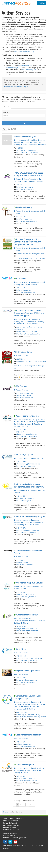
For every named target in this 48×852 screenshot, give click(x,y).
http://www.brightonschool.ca (27, 682)
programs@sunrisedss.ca (25, 778)
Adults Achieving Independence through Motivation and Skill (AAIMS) (29, 485)
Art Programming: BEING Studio (29, 583)
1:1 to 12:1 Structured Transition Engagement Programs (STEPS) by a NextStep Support (29, 313)
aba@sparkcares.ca (23, 395)
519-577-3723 (21, 528)
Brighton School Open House (28, 670)
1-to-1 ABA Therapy (24, 207)
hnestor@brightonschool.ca (26, 680)
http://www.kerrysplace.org (26, 660)
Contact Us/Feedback (11, 830)
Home (5, 812)
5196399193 (20, 560)
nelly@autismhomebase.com (27, 628)
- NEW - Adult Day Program (25, 136)
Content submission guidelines (15, 838)
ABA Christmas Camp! (23, 352)
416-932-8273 (21, 678)
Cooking (26, 142)
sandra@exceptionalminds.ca (27, 150)
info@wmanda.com (23, 290)
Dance (42, 419)
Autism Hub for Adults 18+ (27, 615)
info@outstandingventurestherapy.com (31, 361)
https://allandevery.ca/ (24, 565)
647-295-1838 (21, 217)
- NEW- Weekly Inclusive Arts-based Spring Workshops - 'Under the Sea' (29, 174)
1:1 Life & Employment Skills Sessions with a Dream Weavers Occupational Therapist (27, 242)
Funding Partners (9, 835)
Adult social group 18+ (23, 454)
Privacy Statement (10, 823)
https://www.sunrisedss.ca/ (26, 781)
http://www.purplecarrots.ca (27, 189)
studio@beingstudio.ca (25, 594)
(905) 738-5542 (21, 712)
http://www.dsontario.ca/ (23, 52)
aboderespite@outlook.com (26, 434)
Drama (18, 179)
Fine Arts (24, 181)
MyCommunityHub (25, 65)
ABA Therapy (21, 386)
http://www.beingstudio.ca (26, 597)
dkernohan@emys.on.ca (25, 498)
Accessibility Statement (12, 825)
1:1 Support (21, 278)
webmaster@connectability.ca (17, 87)
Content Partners (9, 827)
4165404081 (20, 148)
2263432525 (20, 359)
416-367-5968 (21, 288)
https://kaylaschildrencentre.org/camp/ (31, 717)
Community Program (25, 764)
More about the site (10, 821)
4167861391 (20, 185)
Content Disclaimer (10, 833)
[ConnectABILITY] (16, 3)
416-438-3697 (21, 496)
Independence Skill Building (26, 140)
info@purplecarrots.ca (24, 187)
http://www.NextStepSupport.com (29, 334)
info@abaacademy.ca (24, 219)
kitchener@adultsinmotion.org (27, 530)
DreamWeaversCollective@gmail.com (30, 254)
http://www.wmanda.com (25, 292)
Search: (5, 112)
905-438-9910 (21, 776)
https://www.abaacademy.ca (26, 221)
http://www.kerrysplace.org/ (26, 466)
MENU (42, 3)
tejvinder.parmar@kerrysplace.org (29, 658)
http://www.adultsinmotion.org (27, 532)
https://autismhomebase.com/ (27, 631)
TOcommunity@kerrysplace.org (28, 464)
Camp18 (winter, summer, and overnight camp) (27, 697)
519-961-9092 (21, 430)
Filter (4, 129)
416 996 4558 (21, 656)
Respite (19, 324)
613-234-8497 (21, 592)
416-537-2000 (21, 461)
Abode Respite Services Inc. (27, 416)
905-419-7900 (21, 626)
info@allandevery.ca (23, 562)
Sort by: (12, 129)
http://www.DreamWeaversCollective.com (29, 258)
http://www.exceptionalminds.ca (28, 152)
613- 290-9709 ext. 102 (24, 393)
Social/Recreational (30, 145)
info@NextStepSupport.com (26, 332)
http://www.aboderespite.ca (26, 436)
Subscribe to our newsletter (13, 818)
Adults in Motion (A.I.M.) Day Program (29, 516)
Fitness (43, 145)
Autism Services (37, 181)
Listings (6, 106)
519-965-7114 (21, 432)
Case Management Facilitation (28, 735)
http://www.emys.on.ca (24, 500)
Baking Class (21, 649)
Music (28, 424)
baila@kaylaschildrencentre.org (28, 714)
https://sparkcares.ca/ (24, 398)
